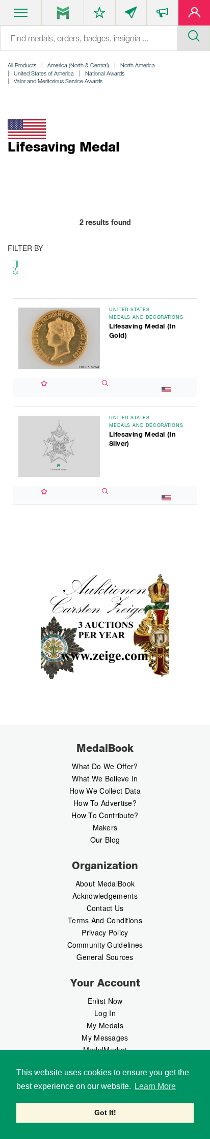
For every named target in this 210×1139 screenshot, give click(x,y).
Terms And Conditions (105, 920)
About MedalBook (105, 883)
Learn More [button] (155, 1086)
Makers (105, 827)
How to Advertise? (105, 803)
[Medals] (63, 13)
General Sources (105, 957)
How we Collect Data (105, 791)
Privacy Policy (105, 932)
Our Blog (105, 839)
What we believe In (105, 778)
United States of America (44, 73)
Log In (105, 1013)
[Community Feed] (131, 15)
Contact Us (105, 908)
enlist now (105, 1001)
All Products (22, 65)
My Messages (105, 1037)
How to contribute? (104, 815)
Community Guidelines (105, 945)
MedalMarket (105, 1050)
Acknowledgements (105, 896)
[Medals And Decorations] (15, 271)
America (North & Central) (78, 65)
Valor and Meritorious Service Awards (58, 81)
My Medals (105, 1025)
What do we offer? (105, 766)
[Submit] (193, 35)
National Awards (104, 73)
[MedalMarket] (162, 15)
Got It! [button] (105, 1112)
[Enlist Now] (194, 15)
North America (137, 65)
